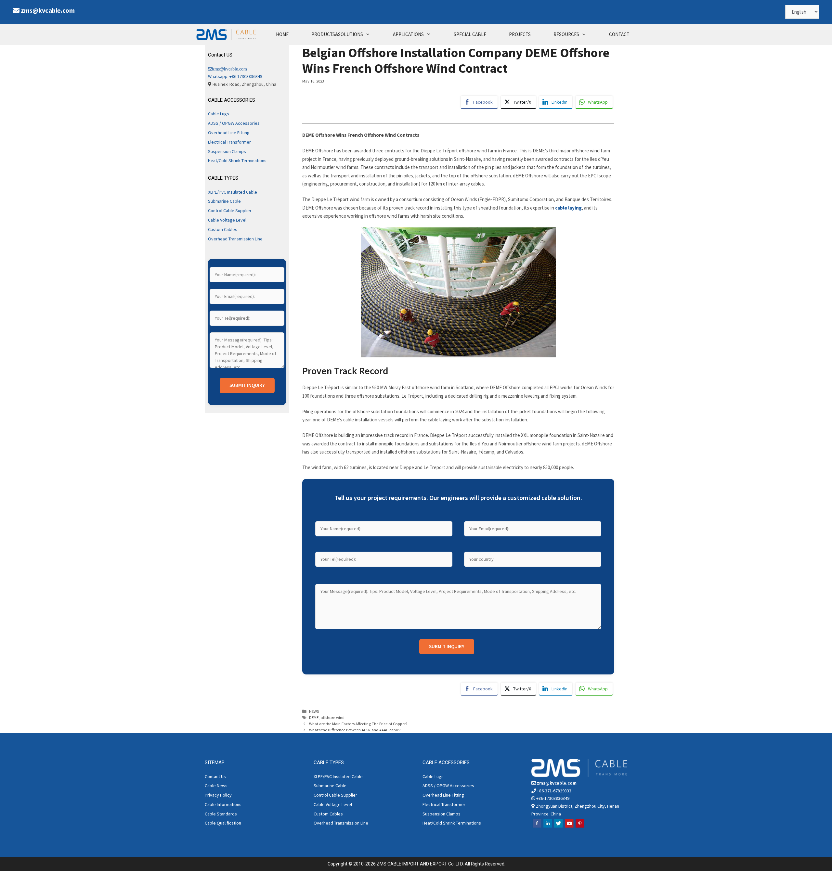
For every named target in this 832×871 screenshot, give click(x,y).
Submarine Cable (224, 201)
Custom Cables (222, 229)
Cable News (216, 785)
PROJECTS (520, 34)
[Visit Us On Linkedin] (547, 827)
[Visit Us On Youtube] (569, 827)
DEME (313, 717)
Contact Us (215, 776)
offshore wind (332, 717)
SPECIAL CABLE (470, 34)
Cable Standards (221, 814)
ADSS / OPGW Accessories (234, 123)
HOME (282, 34)
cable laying (568, 208)
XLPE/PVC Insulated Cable (232, 192)
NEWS (314, 711)
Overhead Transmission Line (235, 239)
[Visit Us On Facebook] (536, 827)
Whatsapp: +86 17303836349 (235, 76)
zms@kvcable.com (48, 10)
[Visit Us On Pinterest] (579, 827)
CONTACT (619, 34)
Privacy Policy (218, 795)
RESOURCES (566, 34)
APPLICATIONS (408, 34)
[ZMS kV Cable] (227, 34)
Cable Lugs (218, 114)
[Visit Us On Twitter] (558, 827)
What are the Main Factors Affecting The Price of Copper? (358, 723)
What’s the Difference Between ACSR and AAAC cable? (355, 729)
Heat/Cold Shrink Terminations (237, 160)
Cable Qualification (223, 823)
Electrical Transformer (229, 142)
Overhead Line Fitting (229, 132)
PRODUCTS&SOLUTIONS (337, 34)
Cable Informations (223, 804)
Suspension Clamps (227, 151)
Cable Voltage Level (227, 220)
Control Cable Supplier (230, 210)
